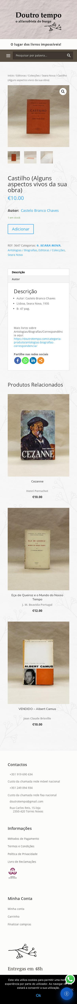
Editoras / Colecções (28, 75)
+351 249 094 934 (21, 788)
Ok (38, 995)
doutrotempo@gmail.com (26, 801)
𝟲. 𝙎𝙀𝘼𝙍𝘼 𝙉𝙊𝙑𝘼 (49, 245)
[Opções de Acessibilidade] (66, 993)
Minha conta (16, 909)
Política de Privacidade (23, 854)
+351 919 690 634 (21, 774)
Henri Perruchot (37, 491)
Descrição (18, 272)
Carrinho (13, 916)
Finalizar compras (19, 924)
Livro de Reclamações (22, 862)
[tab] (38, 272)
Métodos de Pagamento (23, 839)
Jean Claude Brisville (37, 718)
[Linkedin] (33, 360)
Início (11, 75)
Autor (16, 279)
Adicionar (20, 229)
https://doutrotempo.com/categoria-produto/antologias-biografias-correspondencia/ (37, 342)
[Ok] (72, 990)
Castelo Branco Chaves (40, 210)
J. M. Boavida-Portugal (37, 605)
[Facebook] (17, 360)
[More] (40, 360)
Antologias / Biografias (22, 250)
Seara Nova (48, 75)
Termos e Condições (21, 846)
